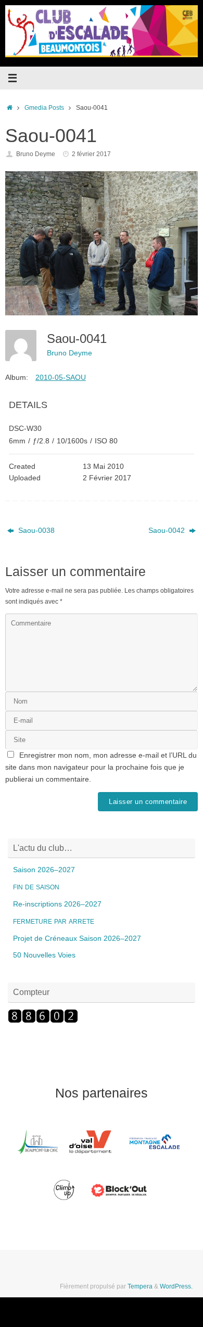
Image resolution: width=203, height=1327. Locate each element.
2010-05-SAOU (60, 377)
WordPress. (176, 1286)
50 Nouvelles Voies (44, 955)
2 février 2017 (91, 154)
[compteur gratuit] (43, 1021)
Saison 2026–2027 (44, 870)
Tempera (140, 1286)
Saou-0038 (35, 530)
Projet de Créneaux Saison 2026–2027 (77, 938)
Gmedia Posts (44, 107)
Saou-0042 (167, 530)
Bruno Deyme (35, 154)
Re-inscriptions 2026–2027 (57, 904)
